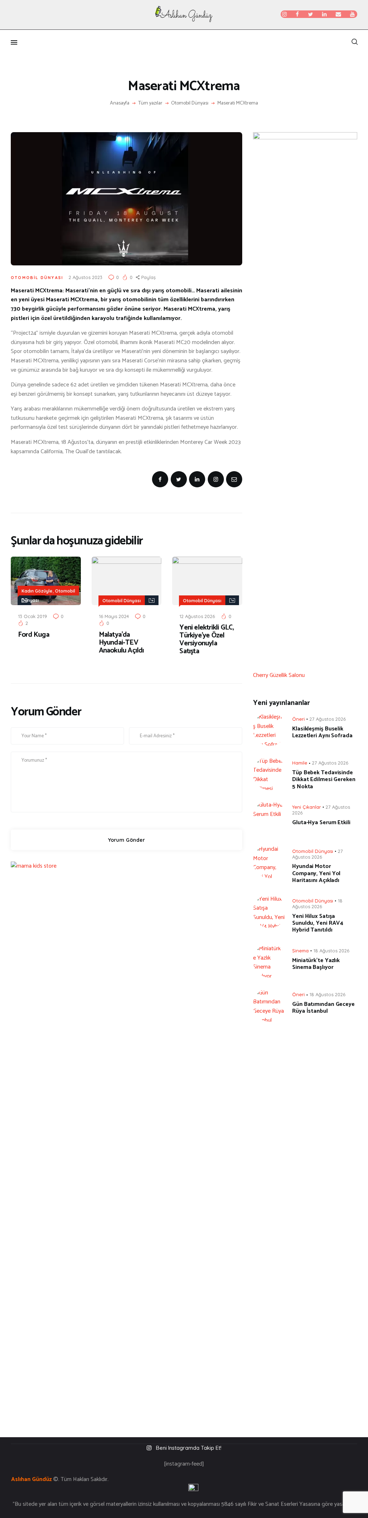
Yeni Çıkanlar (306, 807)
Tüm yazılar (150, 103)
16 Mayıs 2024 (114, 616)
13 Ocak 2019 (32, 616)
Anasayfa (119, 103)
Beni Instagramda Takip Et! (188, 1447)
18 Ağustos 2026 (317, 903)
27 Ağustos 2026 (327, 719)
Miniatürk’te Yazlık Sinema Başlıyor (316, 964)
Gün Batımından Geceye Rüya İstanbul (323, 1008)
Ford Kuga (33, 635)
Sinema (300, 950)
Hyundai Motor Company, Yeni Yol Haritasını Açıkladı (316, 873)
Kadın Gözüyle (37, 591)
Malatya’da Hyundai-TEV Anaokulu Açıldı (121, 643)
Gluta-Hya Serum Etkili (321, 822)
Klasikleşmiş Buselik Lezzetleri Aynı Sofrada (322, 732)
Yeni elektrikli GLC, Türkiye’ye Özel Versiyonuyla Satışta (206, 639)
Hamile (299, 763)
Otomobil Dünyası (189, 103)
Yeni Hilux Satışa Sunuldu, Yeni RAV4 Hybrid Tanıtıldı (317, 923)
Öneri (298, 719)
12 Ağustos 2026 (197, 616)
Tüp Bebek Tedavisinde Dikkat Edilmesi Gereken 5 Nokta (323, 779)
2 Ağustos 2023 (85, 277)
